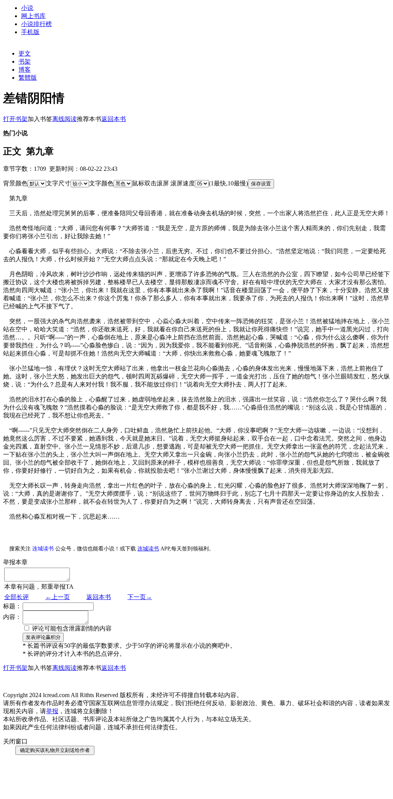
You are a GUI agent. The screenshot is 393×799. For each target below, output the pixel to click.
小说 (27, 8)
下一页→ (139, 597)
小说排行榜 (36, 24)
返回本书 (98, 597)
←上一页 (57, 597)
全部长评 (16, 597)
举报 (52, 711)
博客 (24, 69)
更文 (24, 53)
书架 (24, 61)
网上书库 (33, 16)
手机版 (30, 32)
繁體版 (27, 77)
